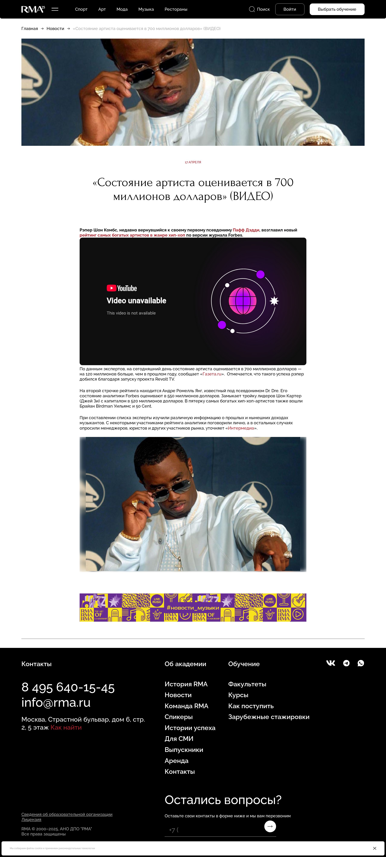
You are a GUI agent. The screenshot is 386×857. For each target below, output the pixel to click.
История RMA (186, 684)
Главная (29, 28)
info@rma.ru (56, 702)
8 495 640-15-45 (68, 687)
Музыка (146, 9)
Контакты (180, 771)
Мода (122, 9)
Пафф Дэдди (246, 229)
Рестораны (176, 9)
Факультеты (247, 684)
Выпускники (184, 749)
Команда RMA (186, 706)
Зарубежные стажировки (269, 717)
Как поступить (251, 706)
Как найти (66, 727)
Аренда (176, 760)
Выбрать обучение (337, 9)
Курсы (238, 695)
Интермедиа (241, 428)
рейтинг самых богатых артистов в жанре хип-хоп (133, 235)
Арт (102, 9)
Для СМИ (179, 738)
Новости (55, 28)
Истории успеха (190, 728)
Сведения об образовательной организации (66, 814)
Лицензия (31, 819)
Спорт (81, 9)
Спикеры (179, 717)
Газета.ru (212, 373)
